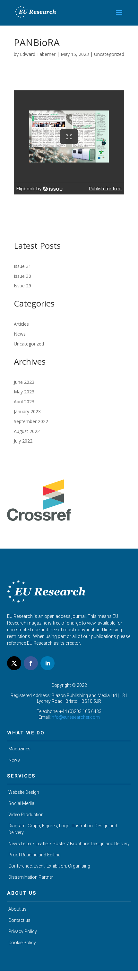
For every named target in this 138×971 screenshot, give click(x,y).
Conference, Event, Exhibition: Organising (49, 866)
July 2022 (23, 441)
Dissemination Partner (30, 877)
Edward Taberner (38, 54)
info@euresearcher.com (75, 717)
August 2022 (27, 431)
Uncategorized (109, 54)
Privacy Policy (22, 931)
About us (17, 909)
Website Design (23, 792)
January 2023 (27, 411)
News (20, 334)
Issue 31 (22, 266)
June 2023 (24, 382)
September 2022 (31, 421)
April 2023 (24, 401)
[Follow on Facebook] (31, 663)
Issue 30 (22, 276)
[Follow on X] (14, 663)
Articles (21, 324)
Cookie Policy (22, 942)
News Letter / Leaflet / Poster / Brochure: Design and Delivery (69, 843)
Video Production (26, 814)
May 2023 (24, 392)
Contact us (19, 920)
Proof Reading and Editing (34, 854)
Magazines (19, 748)
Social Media (21, 803)
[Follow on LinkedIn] (47, 663)
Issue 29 (22, 286)
